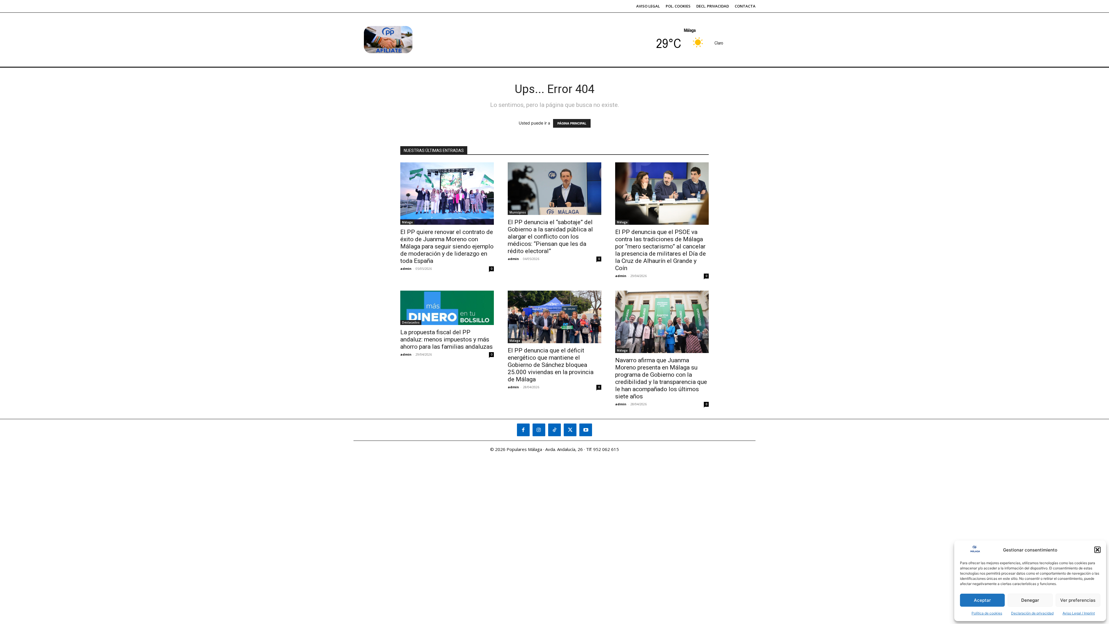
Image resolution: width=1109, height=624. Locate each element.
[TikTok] (554, 430)
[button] (1097, 550)
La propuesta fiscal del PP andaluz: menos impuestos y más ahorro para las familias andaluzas (446, 339)
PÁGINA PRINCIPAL (571, 123)
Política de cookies (987, 613)
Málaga (407, 222)
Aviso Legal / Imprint (1079, 613)
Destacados (411, 322)
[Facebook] (523, 430)
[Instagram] (539, 430)
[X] (570, 430)
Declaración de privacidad (1032, 613)
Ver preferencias (1077, 600)
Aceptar (982, 600)
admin (406, 268)
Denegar (1030, 600)
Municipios (517, 212)
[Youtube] (585, 430)
